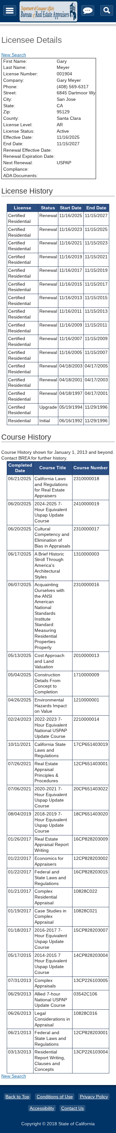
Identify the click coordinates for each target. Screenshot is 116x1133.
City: (7, 99)
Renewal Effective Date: (27, 150)
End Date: (13, 143)
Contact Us (72, 1108)
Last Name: (15, 67)
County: (11, 118)
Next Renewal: (18, 162)
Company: (13, 80)
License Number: (20, 73)
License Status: (18, 131)
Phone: (10, 86)
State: (9, 105)
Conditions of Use (55, 1096)
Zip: (7, 111)
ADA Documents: (20, 175)
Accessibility (42, 1108)
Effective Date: (18, 137)
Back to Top (17, 1096)
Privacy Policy (94, 1096)
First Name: (15, 61)
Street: (10, 92)
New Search (13, 54)
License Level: (18, 124)
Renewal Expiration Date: (29, 156)
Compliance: (16, 169)
